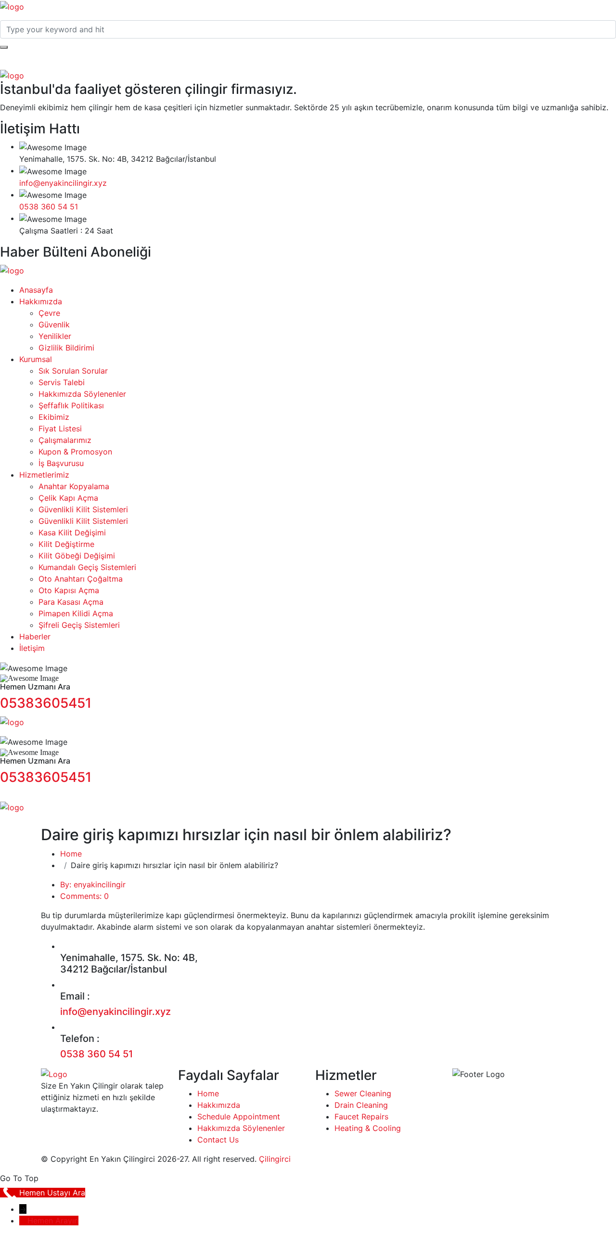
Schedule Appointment (238, 1116)
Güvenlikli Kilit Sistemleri (83, 509)
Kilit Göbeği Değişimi (76, 555)
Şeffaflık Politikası (71, 405)
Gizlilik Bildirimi (66, 347)
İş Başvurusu (61, 463)
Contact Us (218, 1139)
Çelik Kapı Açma (68, 498)
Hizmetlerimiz (44, 475)
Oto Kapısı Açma (68, 590)
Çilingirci (275, 1159)
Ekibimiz (53, 417)
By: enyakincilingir (93, 884)
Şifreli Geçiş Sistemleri (79, 625)
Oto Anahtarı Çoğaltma (80, 579)
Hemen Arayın (52, 1220)
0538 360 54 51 (48, 206)
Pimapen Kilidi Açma (75, 613)
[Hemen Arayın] (23, 1220)
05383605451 (45, 703)
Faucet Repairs (361, 1116)
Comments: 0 (84, 896)
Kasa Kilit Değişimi (72, 532)
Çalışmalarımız (64, 440)
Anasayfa (36, 290)
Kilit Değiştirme (66, 544)
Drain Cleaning (361, 1105)
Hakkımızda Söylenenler (82, 394)
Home (71, 853)
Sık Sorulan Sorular (73, 371)
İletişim (32, 648)
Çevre (49, 313)
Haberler (35, 636)
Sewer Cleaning (362, 1093)
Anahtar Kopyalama (73, 486)
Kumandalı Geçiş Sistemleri (87, 567)
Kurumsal (35, 359)
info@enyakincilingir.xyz (63, 183)
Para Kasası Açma (70, 602)
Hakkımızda (40, 301)
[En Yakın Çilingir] (12, 6)
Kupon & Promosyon (75, 451)
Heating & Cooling (367, 1128)
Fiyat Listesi (60, 428)
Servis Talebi (61, 382)
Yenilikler (54, 336)
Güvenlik (54, 324)
